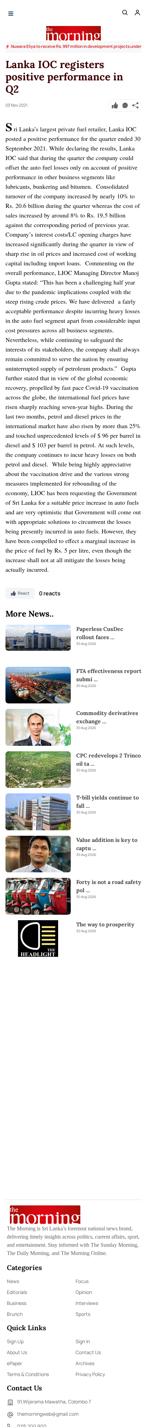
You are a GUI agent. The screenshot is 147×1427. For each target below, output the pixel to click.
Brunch (15, 1314)
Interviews (87, 1303)
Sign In (83, 1341)
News (13, 1281)
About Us (17, 1352)
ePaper (14, 1363)
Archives (85, 1363)
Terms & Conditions (28, 1374)
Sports (83, 1314)
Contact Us (88, 1352)
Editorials (17, 1292)
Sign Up (15, 1341)
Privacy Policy (90, 1374)
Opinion (84, 1292)
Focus (82, 1281)
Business (16, 1303)
